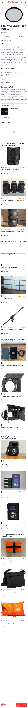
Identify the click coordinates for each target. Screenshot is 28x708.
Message (8, 117)
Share (22, 36)
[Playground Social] (4, 111)
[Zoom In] (2, 125)
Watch (7, 36)
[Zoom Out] (2, 127)
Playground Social (13, 108)
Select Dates (22, 705)
